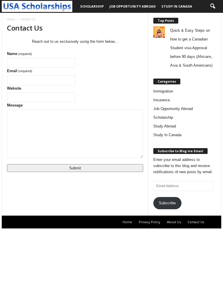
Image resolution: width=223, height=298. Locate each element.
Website (14, 88)
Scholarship (92, 6)
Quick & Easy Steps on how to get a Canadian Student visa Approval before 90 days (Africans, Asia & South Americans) (191, 48)
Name (19, 54)
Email (19, 71)
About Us (174, 222)
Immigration (163, 91)
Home (11, 19)
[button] (212, 6)
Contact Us (196, 222)
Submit (75, 168)
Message (15, 105)
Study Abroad (164, 126)
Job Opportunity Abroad (132, 6)
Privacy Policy (149, 222)
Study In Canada (176, 6)
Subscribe (167, 203)
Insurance (161, 100)
